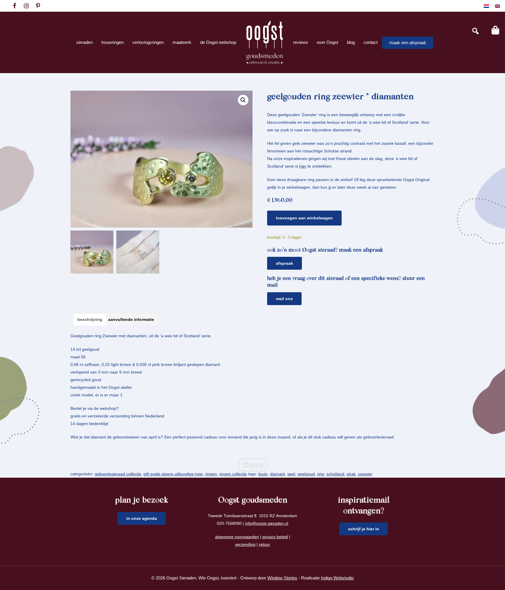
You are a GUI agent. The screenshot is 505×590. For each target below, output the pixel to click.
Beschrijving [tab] (89, 319)
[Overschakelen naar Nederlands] (486, 6)
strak (351, 474)
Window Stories (282, 577)
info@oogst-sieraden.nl (266, 523)
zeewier (365, 474)
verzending (245, 544)
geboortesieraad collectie (118, 474)
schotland (335, 474)
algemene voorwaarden (237, 536)
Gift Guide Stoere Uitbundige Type (173, 474)
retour (264, 544)
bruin (263, 474)
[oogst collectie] (264, 42)
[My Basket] (495, 30)
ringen (211, 474)
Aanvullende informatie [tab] (131, 319)
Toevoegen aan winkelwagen (304, 218)
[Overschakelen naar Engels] (497, 6)
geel (291, 474)
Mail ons (284, 298)
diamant (277, 474)
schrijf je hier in (363, 529)
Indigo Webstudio (337, 577)
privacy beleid (275, 536)
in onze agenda (141, 518)
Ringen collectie (233, 474)
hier (302, 166)
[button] (243, 100)
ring (320, 474)
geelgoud (306, 474)
